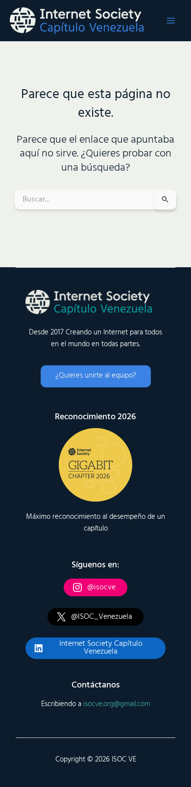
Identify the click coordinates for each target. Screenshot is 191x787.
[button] (96, 376)
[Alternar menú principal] (171, 20)
